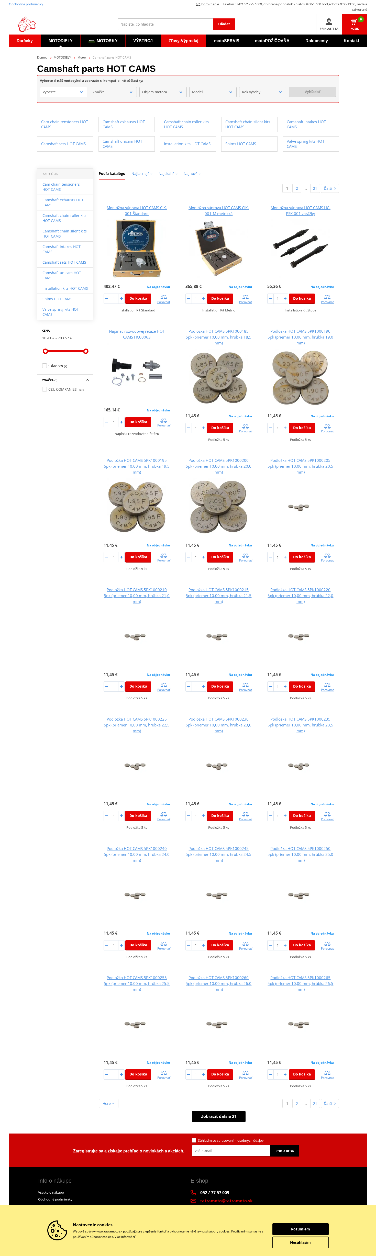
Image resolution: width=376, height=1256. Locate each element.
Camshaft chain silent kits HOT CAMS (64, 234)
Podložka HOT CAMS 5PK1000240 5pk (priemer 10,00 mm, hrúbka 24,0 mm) (137, 854)
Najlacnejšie (141, 173)
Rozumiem (300, 1229)
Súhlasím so (231, 1140)
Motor (82, 57)
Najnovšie (192, 173)
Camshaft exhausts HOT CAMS (63, 202)
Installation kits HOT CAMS (65, 288)
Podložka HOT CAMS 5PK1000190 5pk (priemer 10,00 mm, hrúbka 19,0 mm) (300, 337)
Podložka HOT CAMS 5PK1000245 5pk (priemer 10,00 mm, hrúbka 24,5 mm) (218, 854)
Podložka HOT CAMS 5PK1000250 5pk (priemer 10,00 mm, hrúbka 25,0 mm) (300, 854)
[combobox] (63, 92)
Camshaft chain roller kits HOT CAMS (64, 218)
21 (315, 188)
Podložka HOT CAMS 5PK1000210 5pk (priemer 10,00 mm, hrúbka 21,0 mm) (137, 595)
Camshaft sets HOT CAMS (64, 262)
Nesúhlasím (300, 1242)
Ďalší (328, 188)
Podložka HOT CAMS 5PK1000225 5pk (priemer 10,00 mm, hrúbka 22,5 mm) (137, 724)
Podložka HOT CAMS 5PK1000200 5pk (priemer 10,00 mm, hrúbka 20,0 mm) (218, 466)
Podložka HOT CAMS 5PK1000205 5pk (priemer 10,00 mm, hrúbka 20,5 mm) (300, 466)
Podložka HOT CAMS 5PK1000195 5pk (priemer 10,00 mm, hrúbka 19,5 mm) (137, 466)
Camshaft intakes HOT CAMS (61, 249)
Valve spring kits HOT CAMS (60, 312)
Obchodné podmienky (26, 4)
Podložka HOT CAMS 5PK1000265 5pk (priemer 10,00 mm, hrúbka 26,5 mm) (300, 983)
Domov (42, 57)
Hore (107, 1103)
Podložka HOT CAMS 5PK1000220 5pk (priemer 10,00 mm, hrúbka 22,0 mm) (300, 595)
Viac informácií (125, 1237)
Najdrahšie (168, 173)
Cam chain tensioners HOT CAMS (61, 187)
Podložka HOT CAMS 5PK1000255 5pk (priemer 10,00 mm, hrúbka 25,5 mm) (137, 983)
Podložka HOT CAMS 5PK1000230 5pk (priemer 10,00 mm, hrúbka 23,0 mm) (218, 724)
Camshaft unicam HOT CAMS (61, 275)
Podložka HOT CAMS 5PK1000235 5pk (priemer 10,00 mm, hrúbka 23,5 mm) (300, 724)
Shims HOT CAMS (57, 298)
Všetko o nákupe (51, 1192)
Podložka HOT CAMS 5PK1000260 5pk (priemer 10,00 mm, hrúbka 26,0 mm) (218, 983)
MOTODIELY (62, 57)
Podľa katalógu (112, 173)
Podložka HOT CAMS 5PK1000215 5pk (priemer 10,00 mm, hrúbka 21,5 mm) (218, 595)
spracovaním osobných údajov (240, 1140)
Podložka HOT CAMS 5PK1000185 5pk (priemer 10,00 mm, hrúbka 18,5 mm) (218, 337)
